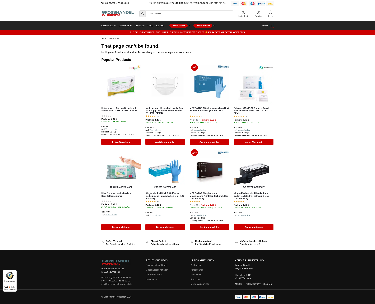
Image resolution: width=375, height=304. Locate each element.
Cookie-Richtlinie (154, 274)
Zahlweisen (196, 265)
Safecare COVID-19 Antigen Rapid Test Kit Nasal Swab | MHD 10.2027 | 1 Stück (253, 110)
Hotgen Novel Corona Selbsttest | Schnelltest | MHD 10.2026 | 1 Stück (119, 109)
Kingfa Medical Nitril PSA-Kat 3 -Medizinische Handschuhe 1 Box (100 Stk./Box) (164, 196)
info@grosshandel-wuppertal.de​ (116, 284)
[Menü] (15, 272)
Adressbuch (196, 279)
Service (258, 16)
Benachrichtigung (121, 227)
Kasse (270, 16)
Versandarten (197, 269)
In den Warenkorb (121, 142)
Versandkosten (111, 129)
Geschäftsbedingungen (157, 269)
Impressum (151, 279)
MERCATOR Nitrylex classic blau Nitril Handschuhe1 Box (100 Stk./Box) (209, 109)
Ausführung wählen (165, 142)
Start (103, 38)
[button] (268, 25)
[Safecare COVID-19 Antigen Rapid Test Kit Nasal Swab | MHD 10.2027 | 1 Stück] (253, 84)
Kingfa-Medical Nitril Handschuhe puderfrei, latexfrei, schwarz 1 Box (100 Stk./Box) (251, 196)
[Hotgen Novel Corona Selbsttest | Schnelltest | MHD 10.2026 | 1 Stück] (121, 84)
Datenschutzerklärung (156, 265)
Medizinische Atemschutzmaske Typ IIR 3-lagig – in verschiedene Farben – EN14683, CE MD (164, 110)
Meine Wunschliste (200, 284)
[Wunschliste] (136, 69)
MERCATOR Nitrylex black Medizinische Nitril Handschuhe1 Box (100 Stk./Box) (209, 196)
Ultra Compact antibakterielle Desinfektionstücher (116, 194)
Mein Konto (243, 16)
